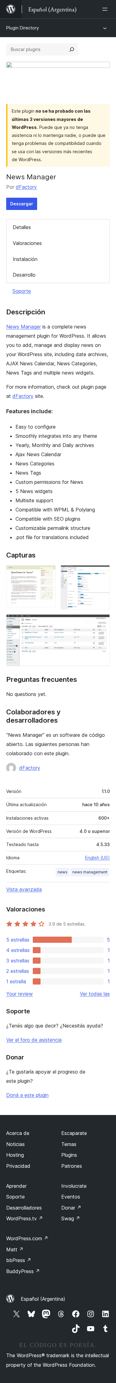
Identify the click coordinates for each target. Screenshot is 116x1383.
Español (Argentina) (43, 1299)
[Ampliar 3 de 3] (101, 623)
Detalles (22, 227)
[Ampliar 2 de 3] (101, 573)
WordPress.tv (24, 1218)
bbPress (18, 1260)
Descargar (21, 203)
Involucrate (74, 1186)
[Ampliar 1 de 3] (47, 573)
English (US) (97, 857)
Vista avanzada (24, 889)
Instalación (25, 259)
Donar (71, 1208)
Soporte (21, 291)
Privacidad (18, 1166)
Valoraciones (27, 243)
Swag (70, 1218)
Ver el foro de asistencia (34, 1040)
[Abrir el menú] (106, 9)
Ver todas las (95, 994)
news (62, 872)
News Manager (23, 327)
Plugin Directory (22, 27)
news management (89, 872)
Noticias (15, 1144)
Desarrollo (24, 275)
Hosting (15, 1155)
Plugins (69, 1155)
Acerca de (17, 1133)
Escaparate (74, 1133)
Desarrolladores (24, 1208)
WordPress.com (27, 1238)
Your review (19, 994)
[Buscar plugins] (72, 49)
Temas (68, 1144)
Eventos (70, 1197)
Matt (15, 1249)
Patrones (71, 1166)
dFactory (26, 187)
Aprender (16, 1186)
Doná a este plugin (27, 1095)
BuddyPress (23, 1271)
